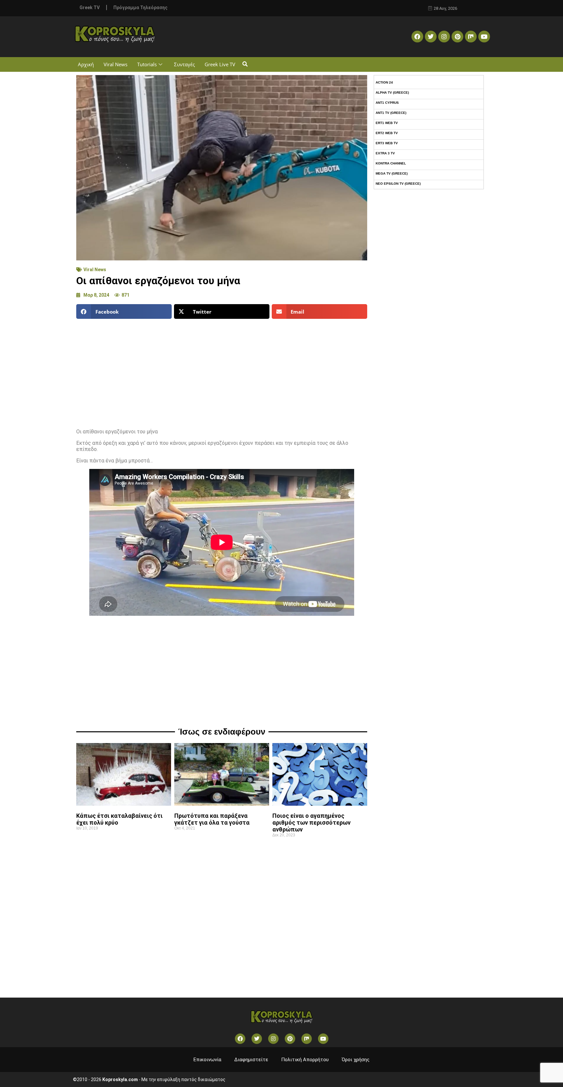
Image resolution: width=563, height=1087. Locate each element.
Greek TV (89, 7)
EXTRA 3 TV (385, 153)
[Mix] (471, 36)
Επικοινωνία (207, 1060)
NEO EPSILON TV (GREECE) (398, 183)
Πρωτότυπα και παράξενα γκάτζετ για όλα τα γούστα (212, 819)
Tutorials (147, 64)
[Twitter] (431, 36)
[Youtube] (484, 36)
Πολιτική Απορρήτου (305, 1060)
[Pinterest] (457, 36)
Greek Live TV (220, 64)
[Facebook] (417, 36)
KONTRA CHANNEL (391, 163)
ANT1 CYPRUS (387, 102)
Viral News (115, 64)
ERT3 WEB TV (387, 143)
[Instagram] (444, 36)
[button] (245, 64)
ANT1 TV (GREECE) (391, 113)
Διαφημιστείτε (251, 1060)
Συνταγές (184, 64)
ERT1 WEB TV (387, 123)
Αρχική (86, 64)
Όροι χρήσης (355, 1060)
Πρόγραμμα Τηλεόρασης (140, 7)
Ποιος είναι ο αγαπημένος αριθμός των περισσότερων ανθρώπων (311, 822)
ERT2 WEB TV (387, 133)
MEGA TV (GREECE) (392, 173)
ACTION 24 (384, 82)
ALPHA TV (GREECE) (392, 92)
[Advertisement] (221, 371)
